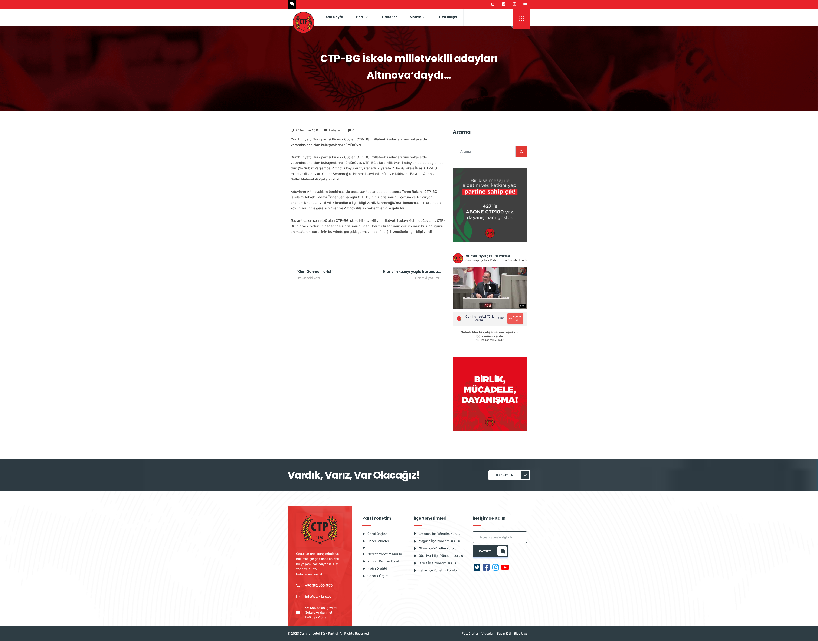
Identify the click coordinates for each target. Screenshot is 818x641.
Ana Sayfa (334, 17)
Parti (360, 17)
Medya (415, 17)
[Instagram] (514, 4)
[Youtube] (525, 4)
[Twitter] (493, 4)
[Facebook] (504, 4)
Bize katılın (504, 475)
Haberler (389, 17)
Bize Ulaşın (448, 17)
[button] (521, 19)
